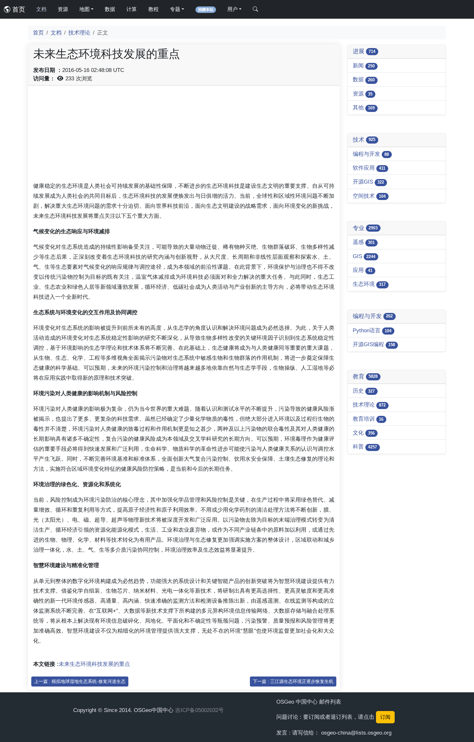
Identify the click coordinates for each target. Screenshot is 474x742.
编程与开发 (371, 154)
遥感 (364, 242)
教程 (153, 9)
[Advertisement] (183, 136)
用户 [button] (232, 9)
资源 (63, 9)
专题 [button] (175, 9)
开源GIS (368, 181)
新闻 (364, 65)
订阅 (385, 717)
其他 (364, 107)
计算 (131, 9)
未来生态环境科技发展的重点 (94, 664)
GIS (364, 256)
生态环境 (369, 284)
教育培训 (368, 419)
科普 (365, 446)
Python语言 (372, 330)
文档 (41, 9)
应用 (362, 270)
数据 (110, 9)
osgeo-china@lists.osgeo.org (356, 732)
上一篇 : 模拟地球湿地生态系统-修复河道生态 (79, 681)
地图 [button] (84, 9)
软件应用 (369, 168)
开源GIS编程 (374, 344)
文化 (364, 432)
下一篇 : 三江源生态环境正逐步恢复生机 (293, 681)
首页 (17, 9)
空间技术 (369, 196)
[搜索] (255, 9)
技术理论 (79, 32)
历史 (364, 390)
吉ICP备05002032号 (199, 710)
